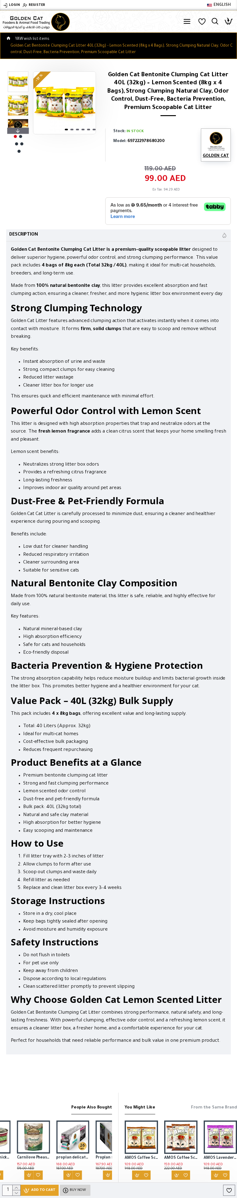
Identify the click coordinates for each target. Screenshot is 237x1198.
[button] (39, 103)
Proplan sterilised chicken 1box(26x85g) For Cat (95, 1158)
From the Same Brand (214, 1107)
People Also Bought (91, 1107)
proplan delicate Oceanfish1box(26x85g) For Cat (56, 1158)
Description (23, 234)
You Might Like (140, 1107)
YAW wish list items (32, 39)
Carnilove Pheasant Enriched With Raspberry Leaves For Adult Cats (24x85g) (16, 1158)
